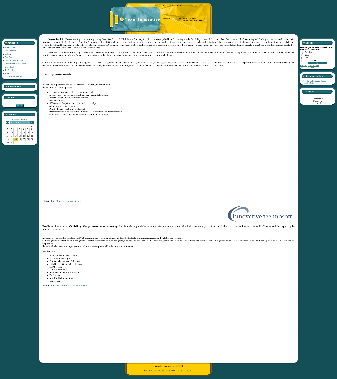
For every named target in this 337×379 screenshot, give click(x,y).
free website (156, 370)
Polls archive (313, 65)
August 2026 (19, 120)
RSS (206, 20)
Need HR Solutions (311, 83)
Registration (168, 33)
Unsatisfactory (311, 60)
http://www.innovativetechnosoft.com (69, 285)
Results (303, 65)
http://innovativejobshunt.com (66, 201)
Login (177, 33)
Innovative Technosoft (183, 370)
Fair (306, 58)
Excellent (308, 52)
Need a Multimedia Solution (314, 81)
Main (160, 33)
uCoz (168, 370)
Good (307, 55)
